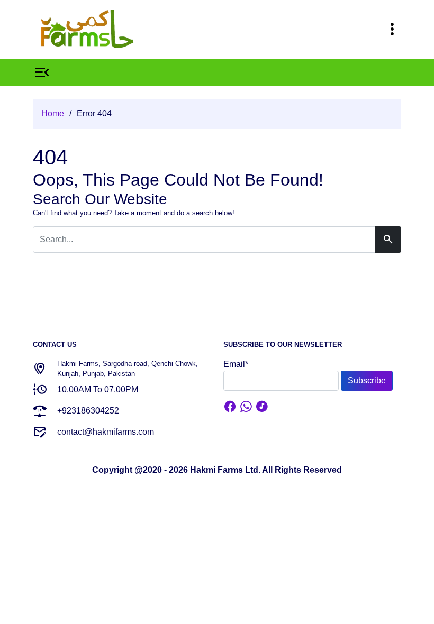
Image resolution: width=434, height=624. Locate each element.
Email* (235, 364)
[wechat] (262, 408)
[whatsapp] (246, 408)
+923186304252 (88, 410)
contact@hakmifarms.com (105, 431)
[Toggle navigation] (392, 29)
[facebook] (230, 408)
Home (52, 113)
